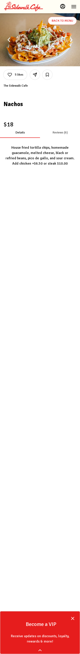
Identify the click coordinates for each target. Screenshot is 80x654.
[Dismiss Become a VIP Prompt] (72, 618)
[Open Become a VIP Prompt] (40, 650)
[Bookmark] (47, 75)
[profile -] (62, 6)
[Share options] (35, 75)
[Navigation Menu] (74, 6)
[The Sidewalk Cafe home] (24, 6)
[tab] (20, 132)
